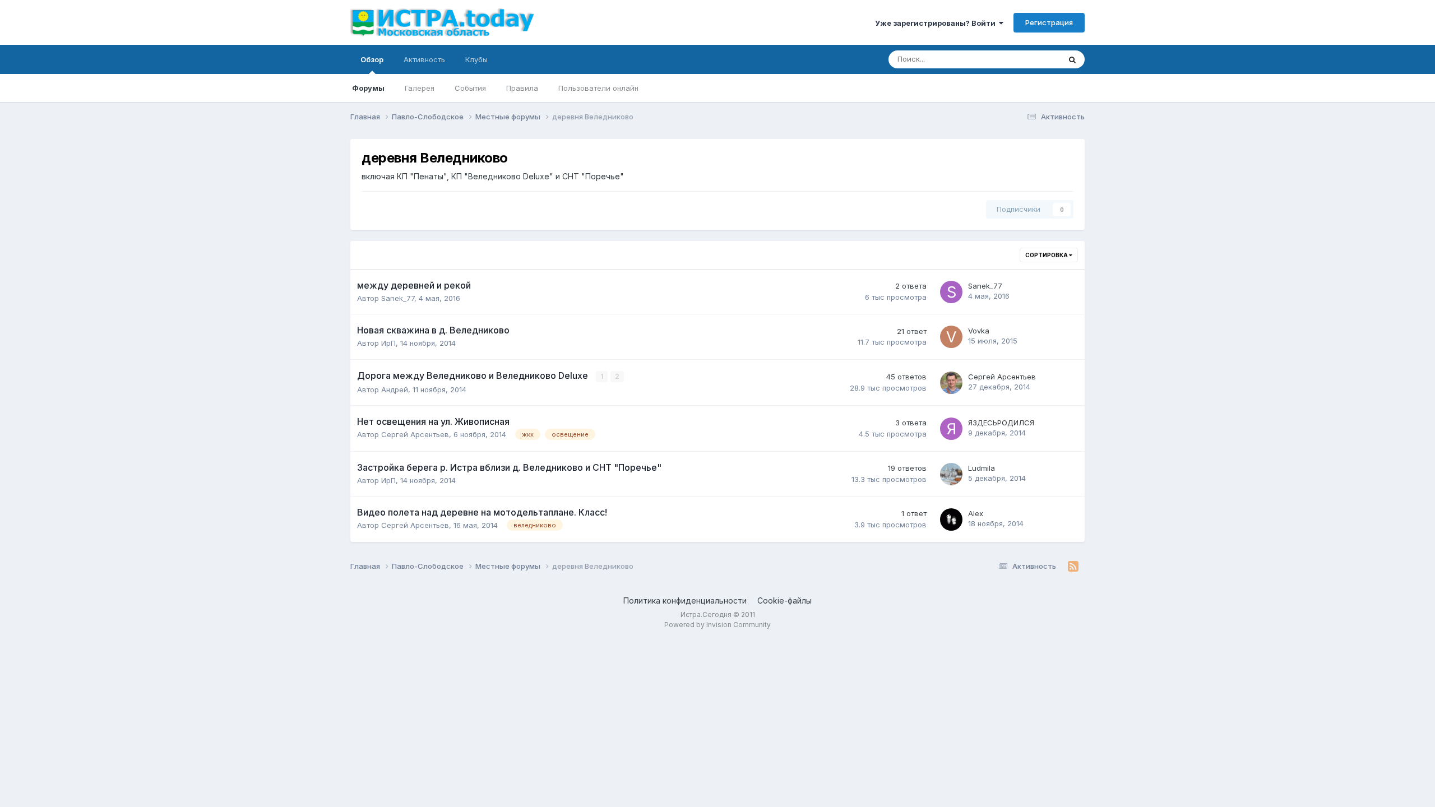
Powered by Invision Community (717, 624)
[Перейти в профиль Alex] (951, 519)
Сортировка (1047, 255)
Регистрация (1049, 22)
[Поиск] (1072, 59)
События (470, 88)
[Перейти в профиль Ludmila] (951, 474)
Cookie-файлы (784, 600)
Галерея (419, 88)
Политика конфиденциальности (685, 600)
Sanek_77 (397, 298)
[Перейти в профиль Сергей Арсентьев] (951, 383)
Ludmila (981, 467)
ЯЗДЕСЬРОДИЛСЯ (1001, 422)
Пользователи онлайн (598, 88)
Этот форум (1025, 59)
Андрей (394, 389)
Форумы (368, 88)
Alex (975, 513)
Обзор (371, 59)
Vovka (978, 330)
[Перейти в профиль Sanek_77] (951, 292)
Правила (522, 88)
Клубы (476, 59)
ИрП (388, 342)
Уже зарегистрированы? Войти (937, 22)
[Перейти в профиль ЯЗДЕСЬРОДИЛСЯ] (951, 429)
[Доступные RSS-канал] (1073, 566)
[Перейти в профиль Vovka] (951, 337)
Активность (424, 59)
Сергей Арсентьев (1002, 376)
